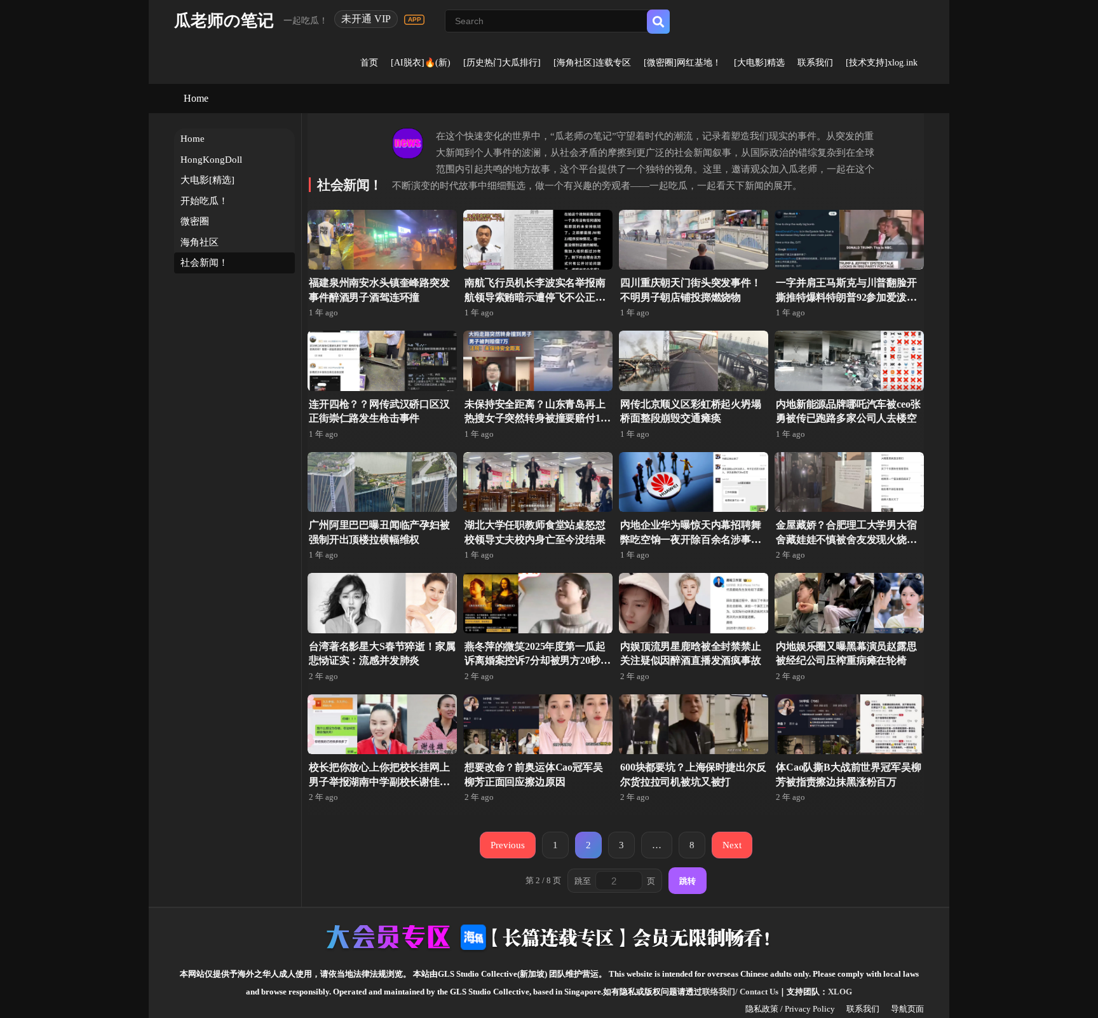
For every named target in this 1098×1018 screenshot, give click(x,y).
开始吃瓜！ (204, 201)
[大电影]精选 (759, 62)
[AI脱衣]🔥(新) (421, 62)
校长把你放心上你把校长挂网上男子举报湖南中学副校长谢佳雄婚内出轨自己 (379, 781)
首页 (369, 62)
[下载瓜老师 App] (414, 20)
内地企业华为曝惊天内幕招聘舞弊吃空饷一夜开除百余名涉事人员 (690, 539)
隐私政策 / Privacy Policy (790, 1009)
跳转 (687, 881)
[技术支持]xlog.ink (882, 62)
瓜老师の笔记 (224, 20)
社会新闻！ (204, 263)
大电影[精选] (207, 180)
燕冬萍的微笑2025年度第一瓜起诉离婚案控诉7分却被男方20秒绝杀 (537, 660)
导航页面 (907, 1009)
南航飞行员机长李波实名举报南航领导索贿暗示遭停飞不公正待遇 (535, 297)
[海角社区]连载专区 (592, 62)
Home (196, 98)
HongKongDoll (211, 160)
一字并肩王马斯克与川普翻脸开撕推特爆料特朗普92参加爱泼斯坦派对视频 (846, 297)
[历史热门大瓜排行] (502, 62)
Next (732, 844)
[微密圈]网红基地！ (682, 62)
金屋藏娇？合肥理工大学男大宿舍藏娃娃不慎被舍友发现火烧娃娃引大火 (846, 539)
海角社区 (199, 242)
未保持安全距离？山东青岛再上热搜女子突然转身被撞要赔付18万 (535, 418)
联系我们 (815, 62)
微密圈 (194, 221)
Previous (508, 844)
